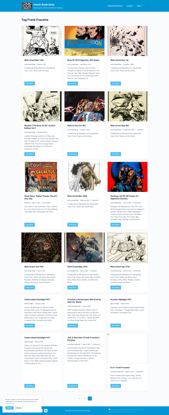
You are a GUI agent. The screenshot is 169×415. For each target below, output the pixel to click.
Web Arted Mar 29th (77, 196)
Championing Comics (115, 6)
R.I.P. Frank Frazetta (120, 367)
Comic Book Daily (43, 4)
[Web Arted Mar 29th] (84, 177)
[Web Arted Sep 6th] (127, 106)
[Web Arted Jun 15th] (41, 247)
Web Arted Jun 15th (33, 267)
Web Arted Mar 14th (34, 60)
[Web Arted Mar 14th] (41, 41)
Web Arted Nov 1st (119, 60)
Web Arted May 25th (77, 267)
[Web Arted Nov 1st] (127, 41)
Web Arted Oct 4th (76, 125)
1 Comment (140, 129)
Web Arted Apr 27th (120, 267)
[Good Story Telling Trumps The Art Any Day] (41, 177)
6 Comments (137, 202)
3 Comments (139, 371)
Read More (30, 84)
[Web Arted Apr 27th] (127, 247)
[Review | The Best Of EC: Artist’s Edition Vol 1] (41, 106)
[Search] (147, 6)
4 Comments (137, 271)
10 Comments (46, 202)
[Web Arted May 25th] (84, 247)
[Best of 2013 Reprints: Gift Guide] (84, 41)
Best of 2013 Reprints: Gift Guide (83, 60)
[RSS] (45, 410)
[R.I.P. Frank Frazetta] (127, 348)
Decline (19, 408)
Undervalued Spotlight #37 (37, 337)
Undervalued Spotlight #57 (37, 299)
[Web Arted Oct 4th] (84, 106)
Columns (130, 6)
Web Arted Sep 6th (119, 125)
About (139, 6)
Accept (9, 408)
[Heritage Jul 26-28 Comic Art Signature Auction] (127, 177)
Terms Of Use (9, 403)
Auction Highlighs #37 (120, 299)
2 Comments (96, 344)
